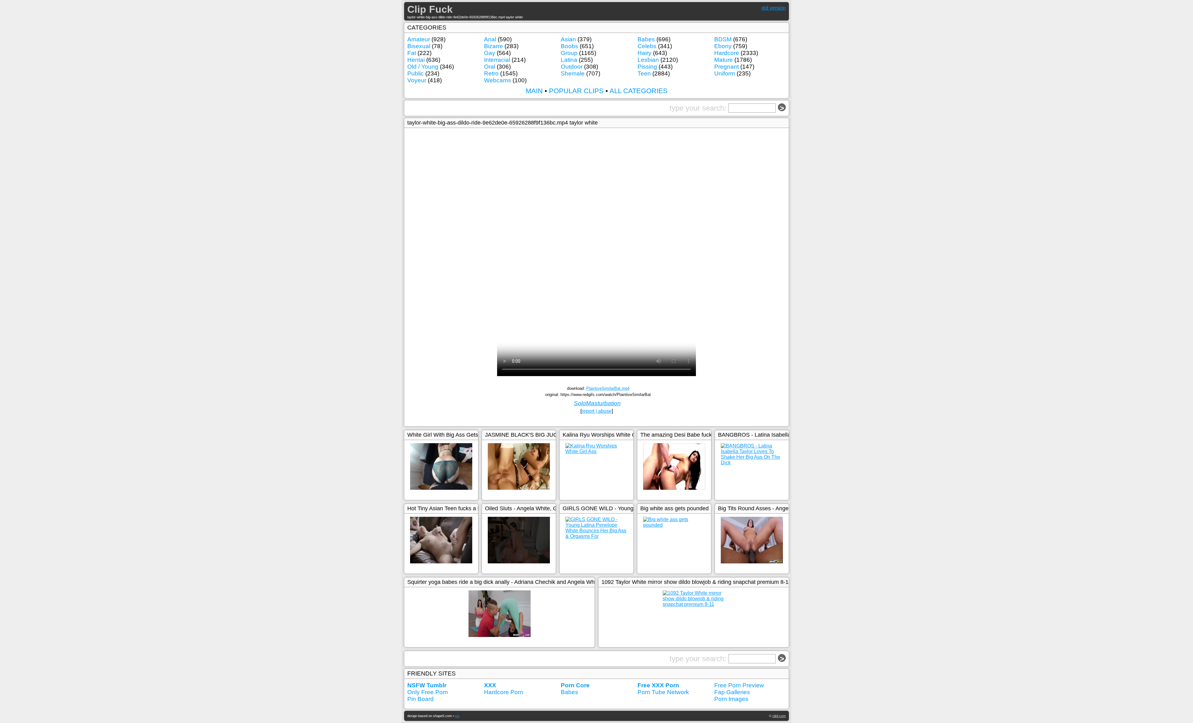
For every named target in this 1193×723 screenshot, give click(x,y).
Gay (489, 53)
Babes (646, 39)
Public (415, 73)
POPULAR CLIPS (576, 91)
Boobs (569, 46)
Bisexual (418, 46)
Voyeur (416, 80)
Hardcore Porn (503, 692)
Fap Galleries (732, 692)
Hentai (416, 60)
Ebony (723, 46)
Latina (569, 60)
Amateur (418, 39)
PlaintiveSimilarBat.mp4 (607, 388)
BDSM (723, 39)
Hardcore (726, 53)
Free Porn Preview (739, 685)
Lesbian (648, 60)
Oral (489, 66)
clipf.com (779, 716)
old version (773, 8)
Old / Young (422, 66)
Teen (644, 73)
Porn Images (731, 699)
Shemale (573, 73)
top (457, 716)
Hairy (644, 53)
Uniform (724, 73)
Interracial (497, 60)
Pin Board (420, 699)
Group (569, 53)
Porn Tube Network (663, 692)
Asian (568, 39)
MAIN (534, 91)
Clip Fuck (430, 9)
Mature (723, 60)
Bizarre (493, 46)
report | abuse (597, 411)
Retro (491, 73)
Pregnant (726, 66)
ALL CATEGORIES (639, 91)
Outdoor (572, 66)
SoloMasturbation (597, 403)
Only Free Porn (427, 692)
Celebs (647, 46)
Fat (411, 53)
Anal (490, 39)
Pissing (647, 66)
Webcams (497, 80)
